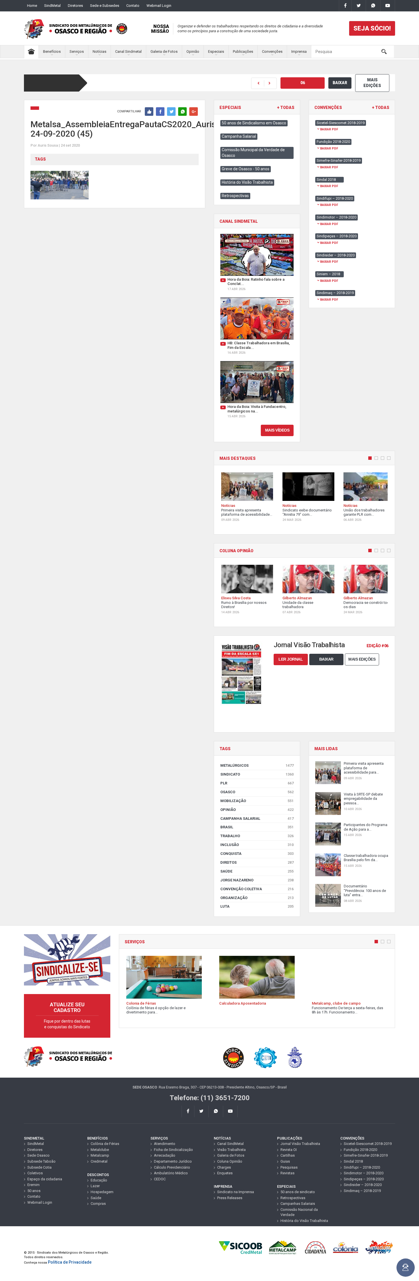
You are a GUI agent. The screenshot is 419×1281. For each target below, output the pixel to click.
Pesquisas (289, 1167)
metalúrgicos (257, 765)
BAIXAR (340, 82)
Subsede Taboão (41, 1161)
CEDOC (160, 1179)
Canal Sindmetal (128, 51)
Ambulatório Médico (171, 1173)
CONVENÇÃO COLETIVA (257, 889)
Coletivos (35, 1173)
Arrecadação (164, 1155)
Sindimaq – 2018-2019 (362, 1191)
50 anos (33, 1191)
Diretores (75, 5)
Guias (285, 1161)
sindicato (257, 774)
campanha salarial (257, 818)
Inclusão (257, 845)
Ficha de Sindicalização (173, 1150)
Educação (99, 1180)
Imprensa (299, 51)
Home (32, 5)
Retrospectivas (235, 195)
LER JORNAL (290, 659)
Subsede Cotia (39, 1167)
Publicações (243, 51)
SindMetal (52, 5)
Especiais (216, 51)
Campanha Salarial (239, 136)
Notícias (99, 51)
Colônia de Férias (105, 1144)
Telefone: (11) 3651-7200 (210, 1098)
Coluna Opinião (229, 1161)
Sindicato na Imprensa (235, 1192)
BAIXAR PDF (329, 129)
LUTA (257, 906)
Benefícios (52, 51)
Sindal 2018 (353, 1161)
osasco (257, 792)
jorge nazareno (257, 880)
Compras (98, 1203)
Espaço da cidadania (44, 1179)
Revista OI (288, 1150)
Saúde (257, 871)
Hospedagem (102, 1192)
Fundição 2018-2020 (360, 1150)
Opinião (192, 51)
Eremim (33, 1185)
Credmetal (99, 1161)
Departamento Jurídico (173, 1161)
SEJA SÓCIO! (372, 28)
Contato (132, 5)
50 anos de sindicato (297, 1192)
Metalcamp (100, 1155)
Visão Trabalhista (231, 1150)
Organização (257, 898)
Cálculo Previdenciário (172, 1167)
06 (302, 82)
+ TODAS (285, 108)
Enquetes (225, 1173)
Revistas (287, 1173)
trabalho (257, 836)
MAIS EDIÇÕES (372, 83)
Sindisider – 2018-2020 (363, 1185)
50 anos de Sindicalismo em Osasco (254, 123)
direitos (257, 862)
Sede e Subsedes (104, 5)
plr (257, 783)
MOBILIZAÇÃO (257, 801)
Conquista (257, 853)
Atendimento (164, 1144)
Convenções (272, 51)
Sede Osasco (38, 1155)
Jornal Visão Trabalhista (300, 1144)
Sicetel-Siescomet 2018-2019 (368, 1144)
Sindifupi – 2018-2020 (362, 1167)
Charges (224, 1167)
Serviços (77, 51)
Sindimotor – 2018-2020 (363, 1173)
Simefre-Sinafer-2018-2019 (366, 1155)
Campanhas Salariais (297, 1203)
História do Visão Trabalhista (247, 182)
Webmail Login (159, 5)
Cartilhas (287, 1155)
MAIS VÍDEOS (277, 430)
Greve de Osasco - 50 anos (245, 169)
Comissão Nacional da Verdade (299, 1212)
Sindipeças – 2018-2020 (364, 1179)
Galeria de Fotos (164, 51)
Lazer (95, 1186)
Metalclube (100, 1150)
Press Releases (229, 1198)
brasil (257, 827)
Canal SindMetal (230, 1144)
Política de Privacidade (69, 1262)
